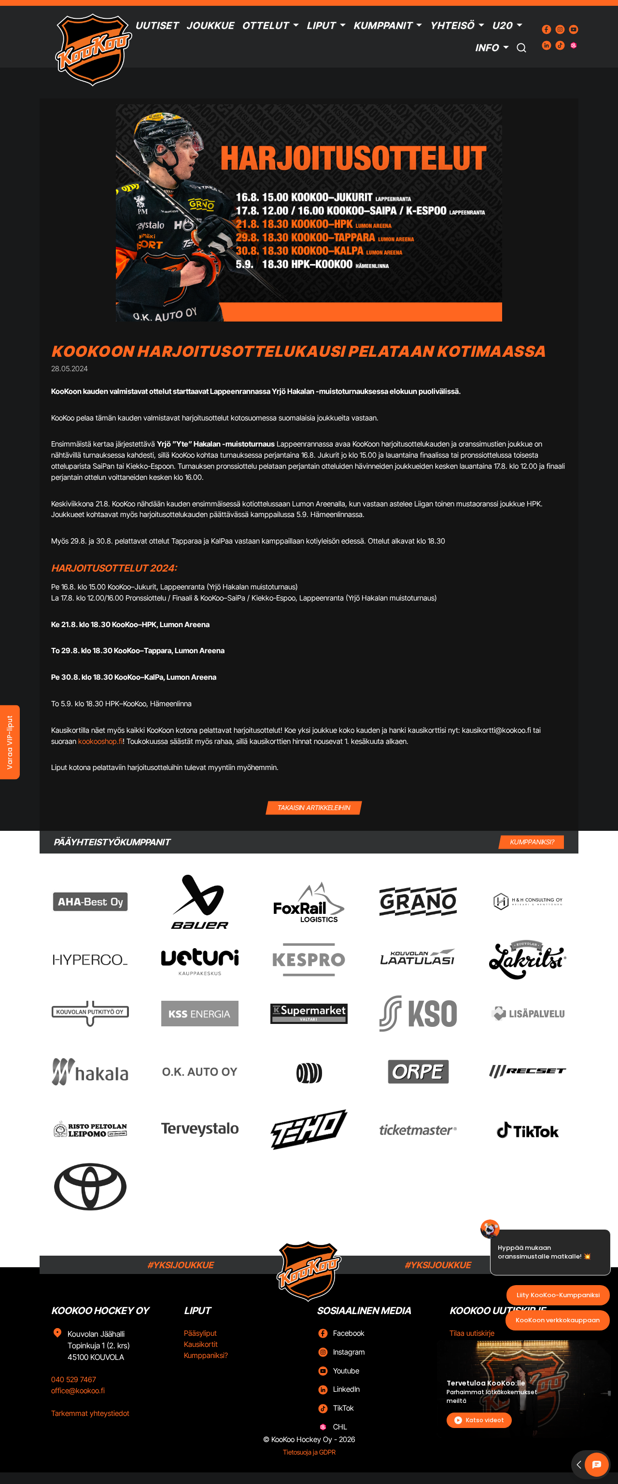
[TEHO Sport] (309, 1129)
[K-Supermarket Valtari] (309, 1014)
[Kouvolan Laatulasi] (418, 959)
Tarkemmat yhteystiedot (90, 1413)
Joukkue (210, 25)
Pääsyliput (200, 1333)
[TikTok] (527, 1130)
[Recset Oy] (527, 1071)
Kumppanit (382, 25)
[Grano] (418, 901)
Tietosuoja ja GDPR (309, 1452)
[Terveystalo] (200, 1129)
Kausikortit (201, 1344)
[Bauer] (199, 902)
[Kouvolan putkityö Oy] (90, 1014)
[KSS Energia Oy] (200, 1013)
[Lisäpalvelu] (527, 1013)
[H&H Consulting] (527, 901)
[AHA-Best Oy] (90, 901)
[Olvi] (309, 1072)
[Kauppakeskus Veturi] (200, 959)
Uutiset (157, 25)
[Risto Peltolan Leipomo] (90, 1129)
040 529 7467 (73, 1379)
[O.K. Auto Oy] (200, 1071)
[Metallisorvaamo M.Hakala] (90, 1071)
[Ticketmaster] (418, 1129)
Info (487, 48)
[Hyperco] (90, 959)
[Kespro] (309, 959)
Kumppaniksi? (206, 1355)
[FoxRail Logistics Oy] (309, 902)
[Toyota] (90, 1187)
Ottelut (265, 25)
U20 (502, 25)
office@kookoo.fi (78, 1390)
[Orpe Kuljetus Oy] (418, 1072)
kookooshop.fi (100, 741)
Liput (321, 25)
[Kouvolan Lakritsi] (527, 960)
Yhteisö (452, 25)
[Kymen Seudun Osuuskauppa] (418, 1013)
